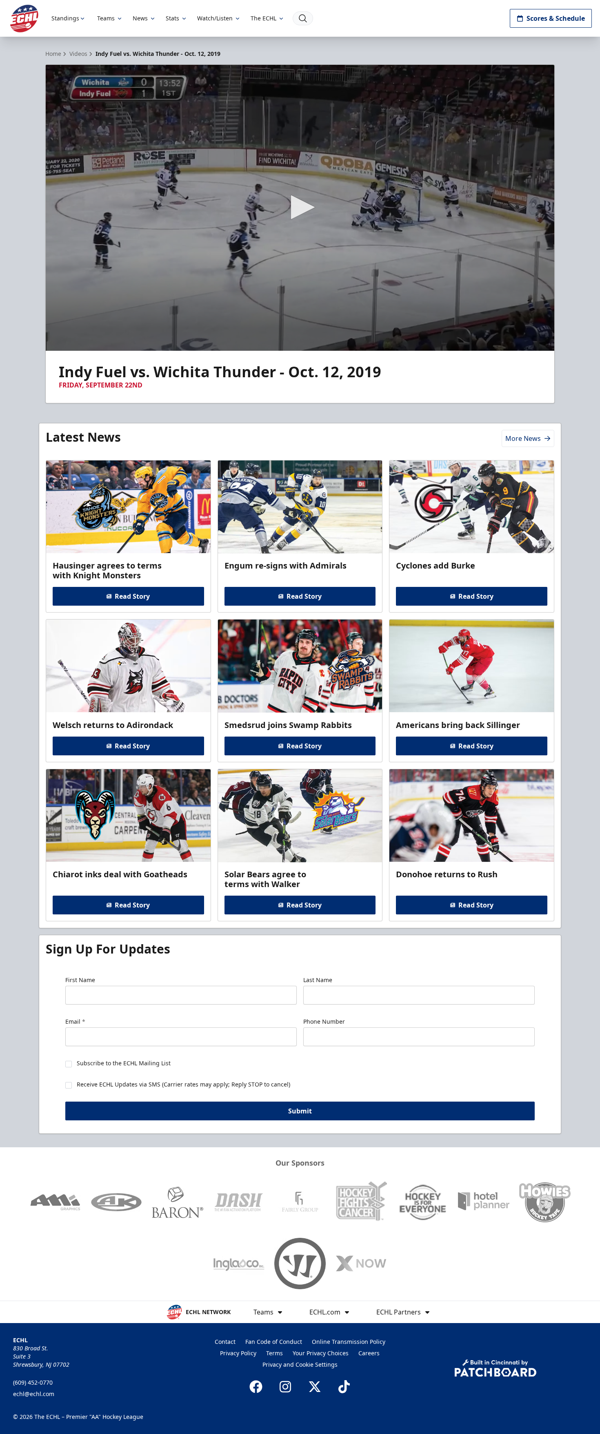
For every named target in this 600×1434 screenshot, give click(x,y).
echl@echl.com (33, 1394)
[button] (300, 207)
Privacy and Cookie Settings (300, 1364)
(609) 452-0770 (33, 1382)
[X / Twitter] (314, 1386)
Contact (225, 1341)
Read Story (132, 596)
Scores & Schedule (556, 18)
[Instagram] (285, 1386)
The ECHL (263, 18)
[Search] (303, 18)
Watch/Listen (215, 18)
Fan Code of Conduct (273, 1341)
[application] (300, 208)
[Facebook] (255, 1386)
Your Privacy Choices (321, 1353)
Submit (300, 1110)
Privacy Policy (238, 1353)
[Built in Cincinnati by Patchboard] (495, 1368)
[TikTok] (344, 1386)
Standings (65, 18)
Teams (106, 18)
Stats (172, 18)
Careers (369, 1353)
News (140, 18)
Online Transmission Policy (348, 1341)
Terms (274, 1353)
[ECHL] (24, 18)
